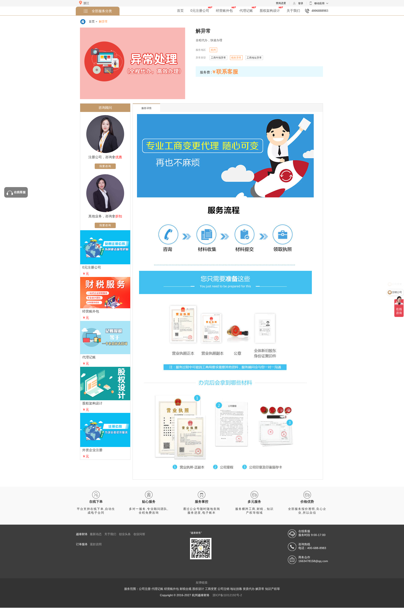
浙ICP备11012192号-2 (227, 595)
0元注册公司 (199, 10)
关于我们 (293, 10)
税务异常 (236, 57)
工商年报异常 (218, 57)
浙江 (86, 3)
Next (181, 67)
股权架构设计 (270, 10)
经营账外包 (224, 10)
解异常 (103, 21)
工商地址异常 (254, 57)
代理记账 (246, 10)
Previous (83, 67)
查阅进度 (281, 3)
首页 (180, 10)
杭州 (213, 49)
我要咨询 (105, 166)
